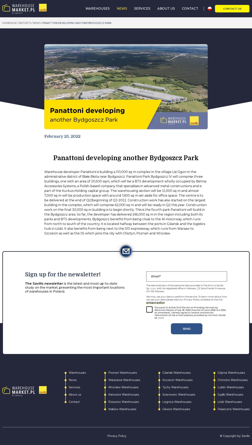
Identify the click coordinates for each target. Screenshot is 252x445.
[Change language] (211, 9)
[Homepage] (24, 9)
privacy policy (155, 302)
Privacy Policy (116, 436)
